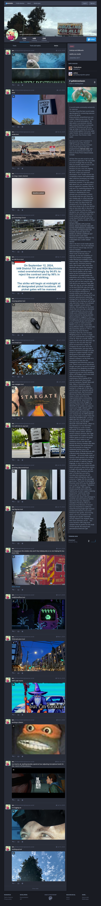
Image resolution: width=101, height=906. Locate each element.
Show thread (16, 587)
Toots (14, 45)
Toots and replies (35, 45)
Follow (92, 39)
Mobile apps (37, 3)
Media (56, 45)
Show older (35, 888)
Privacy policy (8, 899)
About (29, 3)
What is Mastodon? (51, 895)
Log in (85, 3)
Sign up (92, 3)
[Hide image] (13, 54)
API (21, 899)
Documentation (24, 897)
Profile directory (20, 3)
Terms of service (8, 897)
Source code (85, 897)
